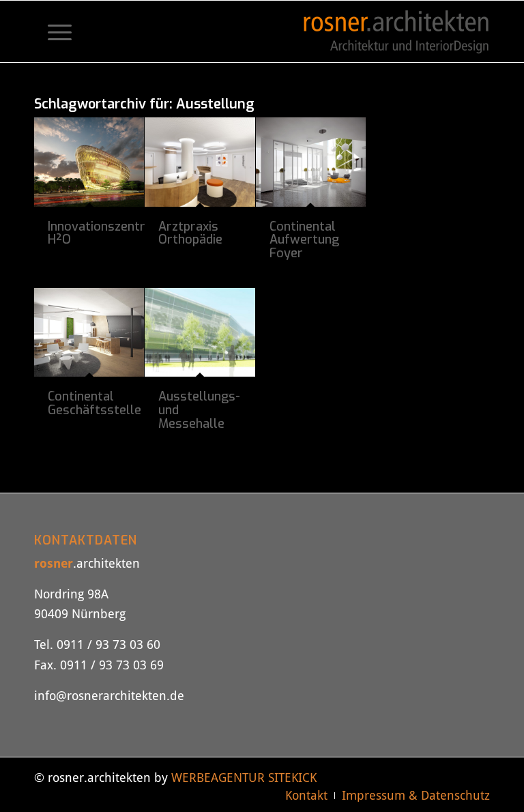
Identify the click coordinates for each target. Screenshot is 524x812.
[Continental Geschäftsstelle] (89, 332)
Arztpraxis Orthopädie (190, 233)
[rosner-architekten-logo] (396, 31)
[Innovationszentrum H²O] (89, 162)
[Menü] (53, 31)
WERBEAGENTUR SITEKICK (244, 777)
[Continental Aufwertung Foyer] (311, 162)
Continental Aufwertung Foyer (304, 240)
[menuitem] (53, 31)
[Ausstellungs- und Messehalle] (199, 332)
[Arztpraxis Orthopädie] (199, 162)
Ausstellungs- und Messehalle (199, 410)
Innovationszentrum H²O (105, 233)
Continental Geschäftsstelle (94, 403)
